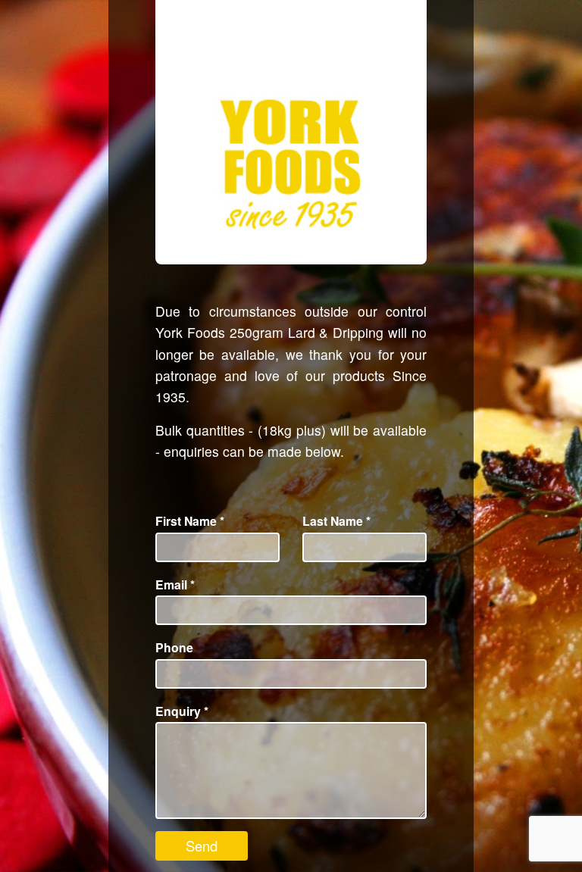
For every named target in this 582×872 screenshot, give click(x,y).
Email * (175, 584)
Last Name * (336, 521)
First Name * (189, 521)
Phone (174, 647)
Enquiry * (181, 711)
